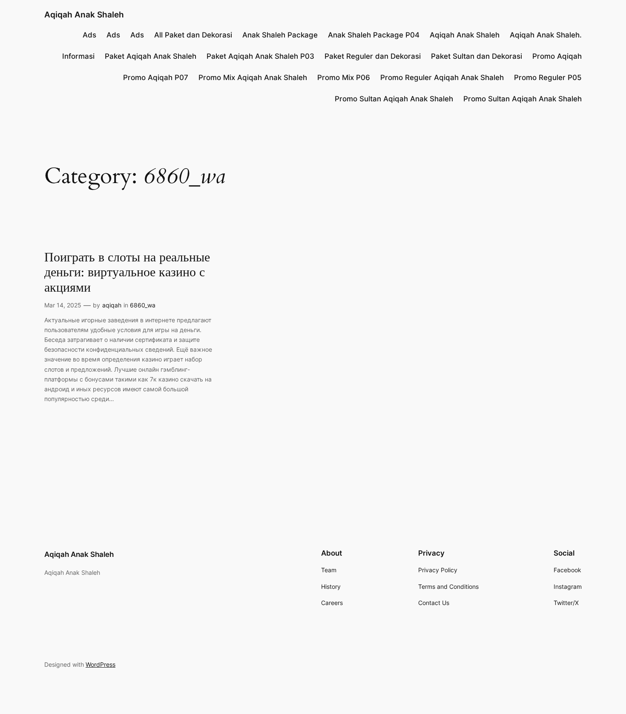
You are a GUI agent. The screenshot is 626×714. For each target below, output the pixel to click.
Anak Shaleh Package (280, 35)
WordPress (100, 664)
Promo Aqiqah (557, 56)
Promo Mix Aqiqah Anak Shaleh (252, 77)
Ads (89, 35)
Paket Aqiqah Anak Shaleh (150, 56)
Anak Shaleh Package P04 (373, 35)
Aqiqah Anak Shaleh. (546, 35)
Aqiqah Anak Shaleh (84, 14)
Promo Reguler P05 (548, 77)
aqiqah (111, 305)
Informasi (78, 56)
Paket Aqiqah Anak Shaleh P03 (260, 56)
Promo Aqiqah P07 (155, 77)
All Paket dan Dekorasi (193, 35)
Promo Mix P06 (343, 77)
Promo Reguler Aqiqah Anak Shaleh (442, 77)
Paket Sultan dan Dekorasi (476, 56)
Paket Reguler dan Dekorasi (372, 56)
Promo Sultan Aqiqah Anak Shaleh (394, 99)
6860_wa (142, 305)
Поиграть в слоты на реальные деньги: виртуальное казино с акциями (127, 273)
